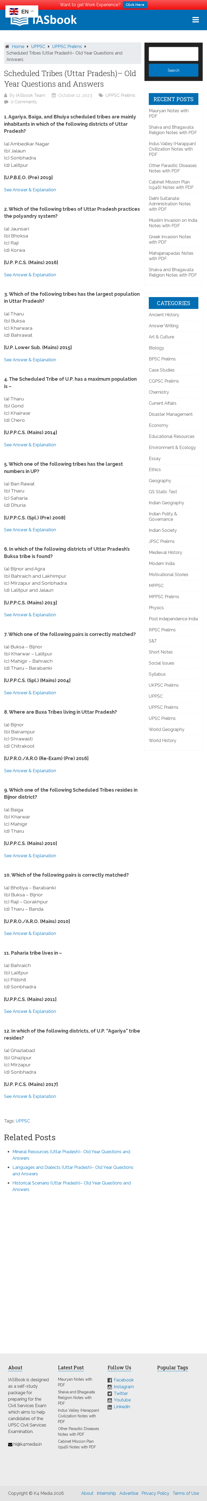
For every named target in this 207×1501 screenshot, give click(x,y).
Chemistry (159, 392)
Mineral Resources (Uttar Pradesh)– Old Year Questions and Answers (71, 1155)
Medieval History (165, 552)
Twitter (121, 1393)
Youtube (122, 1400)
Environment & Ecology (172, 447)
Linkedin (122, 1406)
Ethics (155, 469)
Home (18, 46)
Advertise (128, 1493)
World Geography (166, 729)
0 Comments (24, 101)
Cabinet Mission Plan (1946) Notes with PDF (171, 184)
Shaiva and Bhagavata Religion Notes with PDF (173, 130)
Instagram (124, 1386)
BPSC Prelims (162, 359)
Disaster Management (171, 414)
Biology (156, 347)
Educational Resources (172, 436)
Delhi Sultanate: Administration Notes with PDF (170, 204)
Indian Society (163, 530)
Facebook (124, 1380)
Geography (160, 480)
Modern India (162, 563)
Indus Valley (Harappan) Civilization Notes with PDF (172, 149)
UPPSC (38, 46)
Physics (156, 607)
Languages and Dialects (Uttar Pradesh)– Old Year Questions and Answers (72, 1170)
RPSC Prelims (162, 629)
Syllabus (157, 674)
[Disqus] (72, 1269)
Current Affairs (163, 403)
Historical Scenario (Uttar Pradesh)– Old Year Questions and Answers (71, 1186)
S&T (153, 641)
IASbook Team (30, 95)
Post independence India (173, 618)
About (87, 1493)
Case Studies (162, 370)
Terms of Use (185, 1493)
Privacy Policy (155, 1493)
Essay (155, 458)
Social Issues (161, 663)
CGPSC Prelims (164, 381)
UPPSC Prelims (67, 46)
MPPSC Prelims (164, 596)
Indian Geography (166, 502)
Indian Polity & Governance (163, 516)
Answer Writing (163, 325)
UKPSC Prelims (164, 685)
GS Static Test (163, 491)
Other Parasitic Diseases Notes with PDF (173, 168)
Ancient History (164, 314)
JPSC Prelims (162, 541)
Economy (158, 425)
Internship (106, 1493)
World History (162, 740)
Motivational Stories (168, 574)
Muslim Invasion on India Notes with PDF (173, 223)
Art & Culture (161, 336)
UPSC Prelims (162, 718)
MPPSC (156, 585)
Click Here (135, 5)
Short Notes (161, 652)
